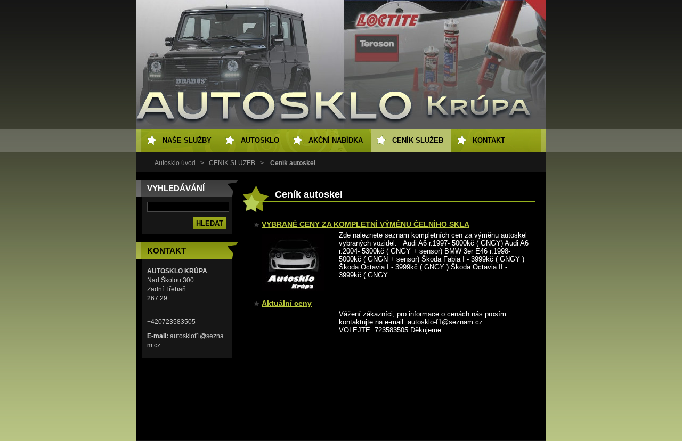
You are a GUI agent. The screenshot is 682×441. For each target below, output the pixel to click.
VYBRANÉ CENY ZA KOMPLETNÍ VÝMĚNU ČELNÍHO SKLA (365, 224)
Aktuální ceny (287, 303)
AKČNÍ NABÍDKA (335, 140)
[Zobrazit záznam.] (293, 288)
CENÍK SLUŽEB (232, 163)
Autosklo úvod (175, 163)
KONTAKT (489, 140)
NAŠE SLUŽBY (187, 140)
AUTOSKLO (260, 140)
